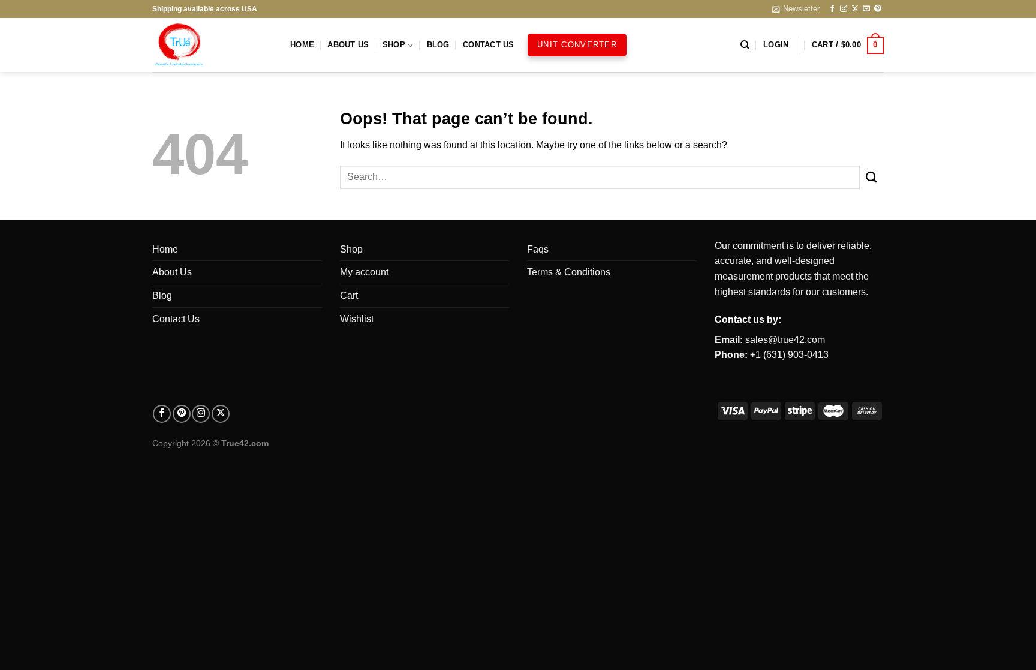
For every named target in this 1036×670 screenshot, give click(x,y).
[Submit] (872, 177)
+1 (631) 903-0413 (789, 355)
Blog (438, 44)
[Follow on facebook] (162, 414)
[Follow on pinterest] (182, 414)
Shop (394, 44)
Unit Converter (577, 44)
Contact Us (488, 44)
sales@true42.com (785, 340)
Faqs (538, 249)
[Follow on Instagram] (843, 9)
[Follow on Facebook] (832, 9)
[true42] (212, 45)
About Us (348, 44)
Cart (349, 295)
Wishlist (357, 319)
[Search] (744, 45)
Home (302, 44)
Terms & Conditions (568, 272)
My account (364, 272)
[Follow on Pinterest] (877, 9)
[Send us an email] (866, 9)
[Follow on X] (855, 9)
